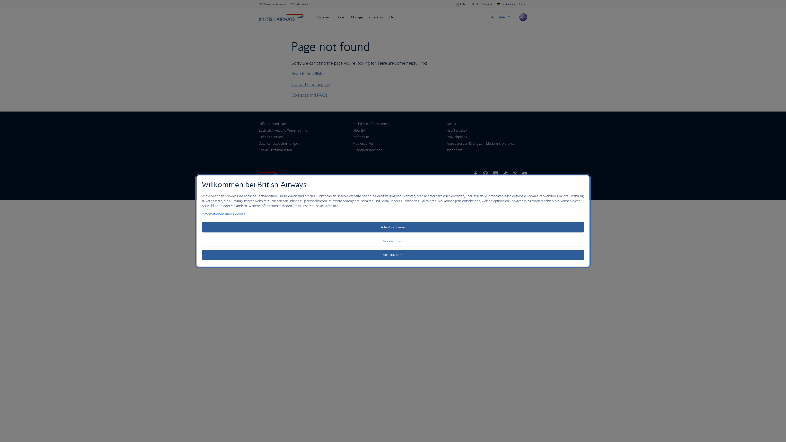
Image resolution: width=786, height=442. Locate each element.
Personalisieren (393, 241)
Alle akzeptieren (393, 227)
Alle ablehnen (393, 255)
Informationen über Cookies (223, 214)
